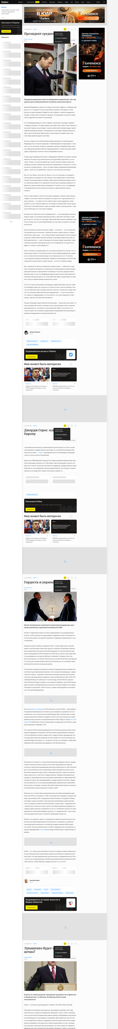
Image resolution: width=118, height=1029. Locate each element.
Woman (77, 2)
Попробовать (58, 41)
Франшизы (52, 2)
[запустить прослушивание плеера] (68, 29)
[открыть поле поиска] (104, 2)
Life (72, 2)
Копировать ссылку (70, 440)
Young (88, 2)
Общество (28, 383)
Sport (82, 2)
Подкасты (60, 2)
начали (42, 829)
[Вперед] (79, 323)
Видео (66, 2)
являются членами (36, 709)
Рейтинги (44, 2)
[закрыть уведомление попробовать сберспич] (68, 34)
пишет (41, 452)
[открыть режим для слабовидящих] (65, 29)
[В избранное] (47, 319)
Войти (98, 2)
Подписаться (32, 356)
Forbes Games (32, 2)
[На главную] (4, 2)
